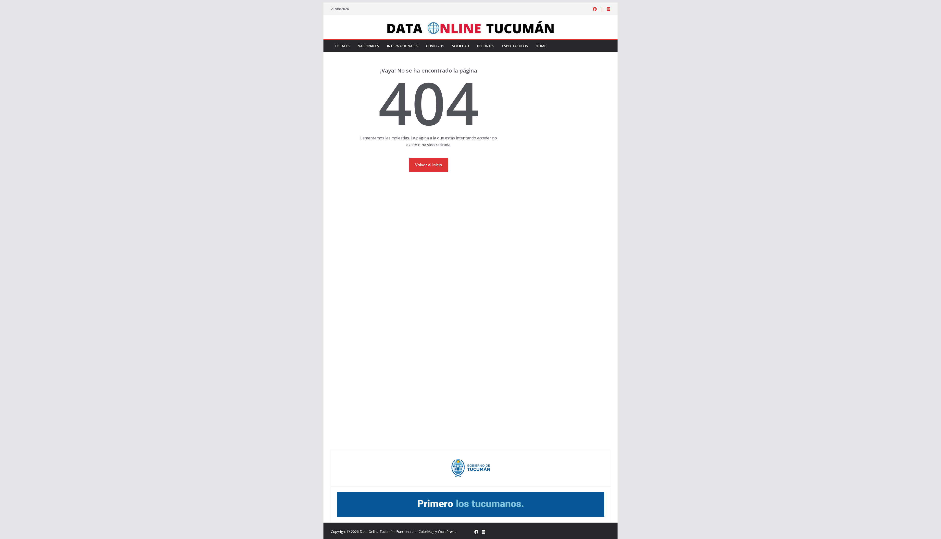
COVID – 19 (435, 46)
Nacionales (368, 46)
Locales (342, 46)
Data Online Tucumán (377, 531)
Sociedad (460, 46)
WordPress (446, 531)
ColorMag (426, 531)
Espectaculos (515, 46)
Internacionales (402, 46)
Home (541, 46)
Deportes (485, 46)
